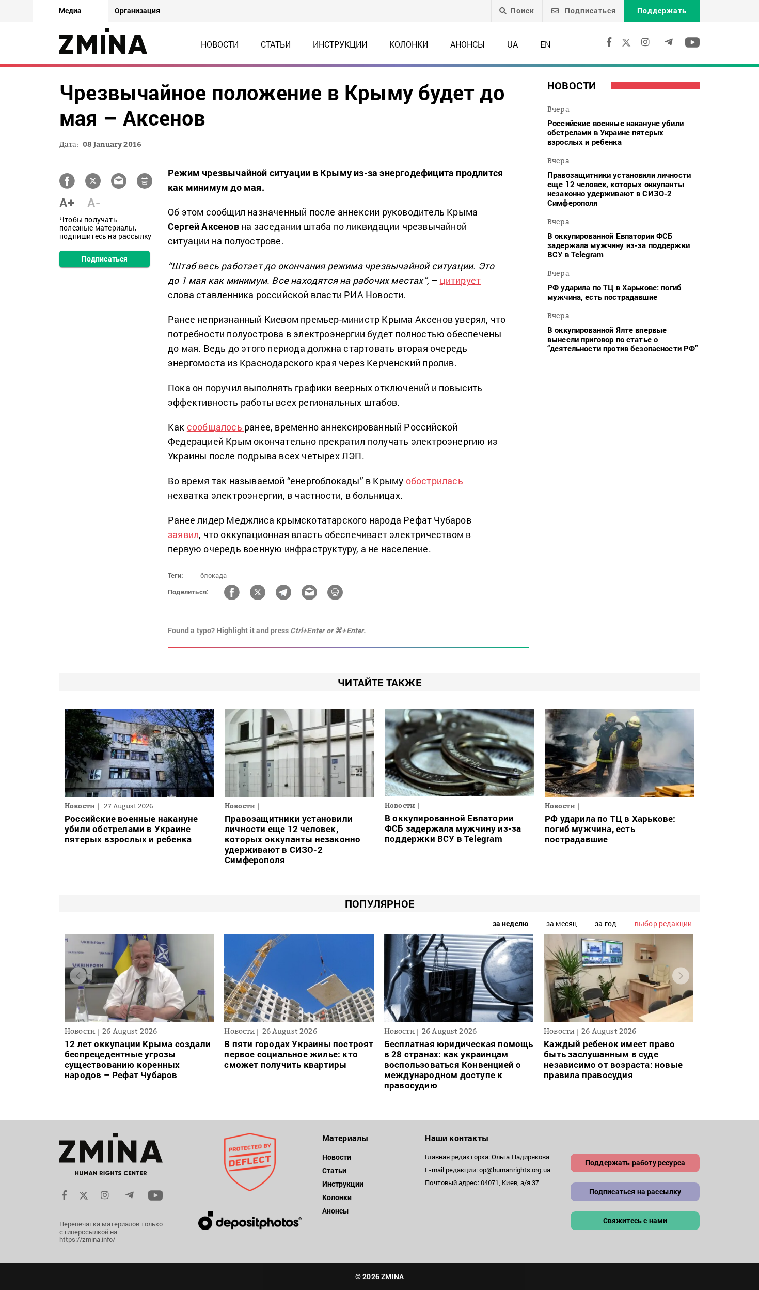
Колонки (408, 44)
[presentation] (78, 975)
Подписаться (589, 11)
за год (605, 923)
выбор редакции (663, 923)
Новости (220, 44)
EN (545, 44)
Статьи (276, 44)
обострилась (434, 480)
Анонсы (467, 44)
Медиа (70, 11)
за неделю (510, 923)
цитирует (460, 280)
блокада (213, 575)
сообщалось (215, 427)
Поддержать (662, 11)
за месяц (561, 923)
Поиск (522, 11)
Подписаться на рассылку (635, 1191)
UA (512, 44)
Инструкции (340, 44)
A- (93, 202)
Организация (137, 11)
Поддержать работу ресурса (635, 1163)
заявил (183, 534)
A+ (66, 202)
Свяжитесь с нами (635, 1220)
